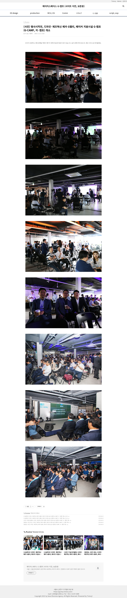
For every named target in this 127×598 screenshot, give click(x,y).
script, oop (113, 13)
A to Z (79, 13)
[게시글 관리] (33, 506)
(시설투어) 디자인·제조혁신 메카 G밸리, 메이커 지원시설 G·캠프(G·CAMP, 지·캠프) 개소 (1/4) (46, 518)
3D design (14, 13)
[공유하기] (30, 506)
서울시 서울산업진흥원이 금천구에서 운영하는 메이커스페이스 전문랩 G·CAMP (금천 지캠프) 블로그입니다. (56, 569)
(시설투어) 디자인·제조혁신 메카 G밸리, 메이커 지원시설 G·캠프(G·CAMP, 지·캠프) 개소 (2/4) (46, 516)
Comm (65, 13)
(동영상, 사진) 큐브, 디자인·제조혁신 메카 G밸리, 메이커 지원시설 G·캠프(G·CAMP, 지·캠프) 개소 (46, 522)
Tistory (113, 1)
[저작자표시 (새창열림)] (44, 506)
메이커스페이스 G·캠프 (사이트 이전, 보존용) (63, 6)
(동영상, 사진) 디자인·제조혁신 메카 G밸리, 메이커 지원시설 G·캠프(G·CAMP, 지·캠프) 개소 (45, 524)
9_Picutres (27, 513)
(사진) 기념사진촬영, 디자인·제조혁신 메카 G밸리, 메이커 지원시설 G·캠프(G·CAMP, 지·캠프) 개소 (46, 520)
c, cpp (95, 13)
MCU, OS (51, 13)
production (35, 13)
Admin (119, 1)
